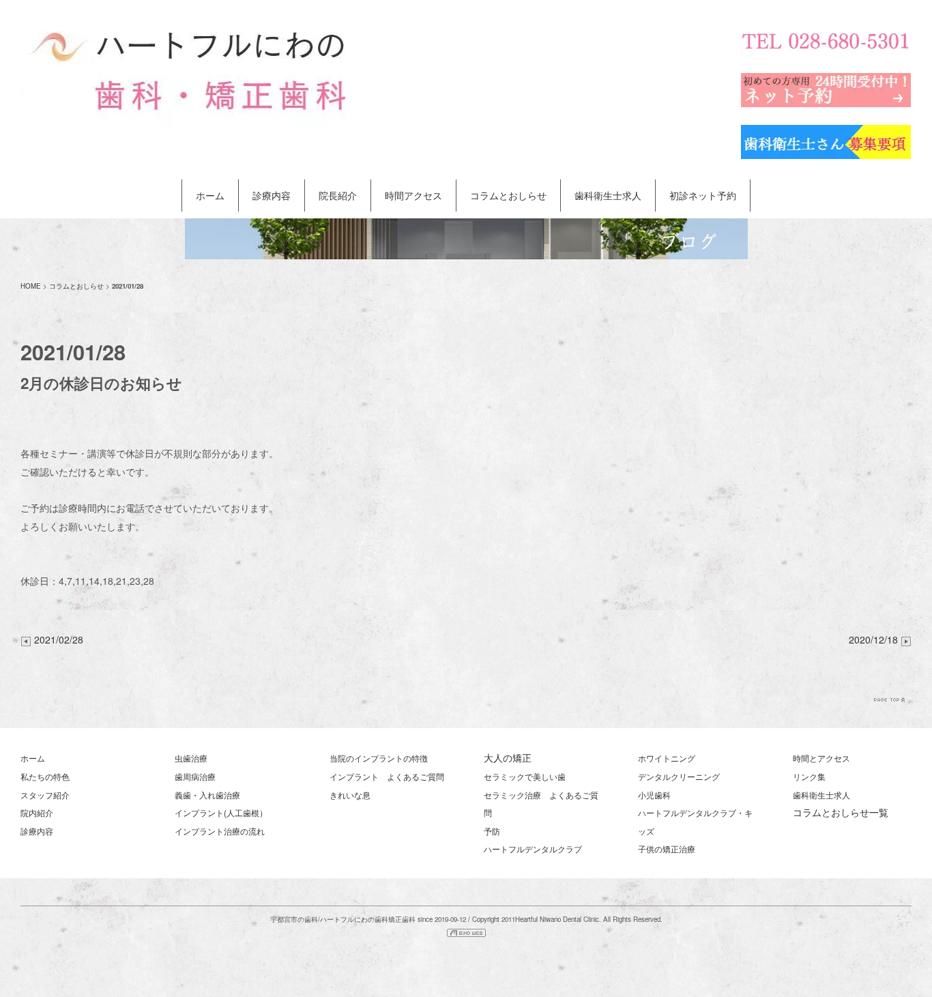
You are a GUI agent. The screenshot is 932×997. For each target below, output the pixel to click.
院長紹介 (338, 195)
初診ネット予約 (702, 195)
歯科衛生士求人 (607, 195)
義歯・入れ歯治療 (207, 794)
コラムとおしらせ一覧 (840, 812)
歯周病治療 (195, 776)
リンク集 (809, 776)
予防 (492, 831)
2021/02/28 (58, 639)
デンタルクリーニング (679, 776)
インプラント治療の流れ (220, 831)
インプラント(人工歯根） (221, 812)
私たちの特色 (45, 776)
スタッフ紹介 (45, 794)
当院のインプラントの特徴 (379, 758)
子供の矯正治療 (666, 848)
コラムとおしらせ (508, 195)
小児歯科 (654, 794)
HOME (30, 286)
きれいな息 (350, 794)
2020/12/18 (875, 639)
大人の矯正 (507, 757)
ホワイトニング (666, 758)
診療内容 (271, 195)
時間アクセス (413, 195)
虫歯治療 (191, 758)
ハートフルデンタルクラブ (533, 848)
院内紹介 (36, 812)
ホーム (210, 195)
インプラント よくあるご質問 (387, 776)
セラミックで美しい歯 (525, 776)
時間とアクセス (821, 758)
